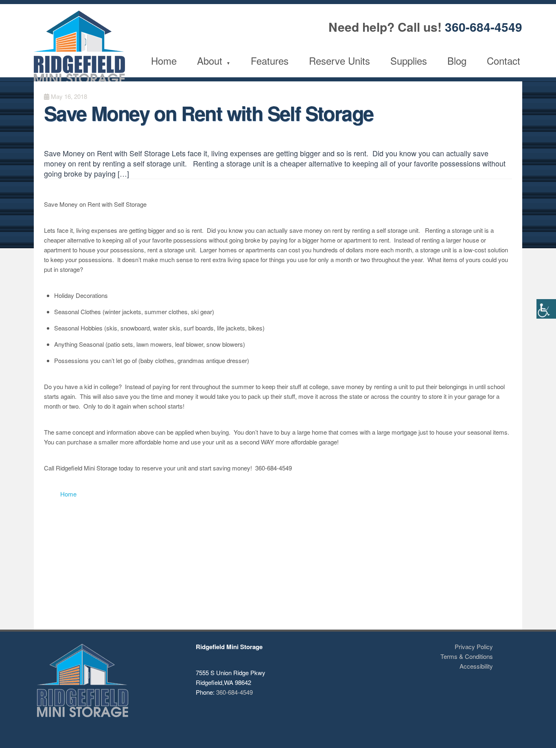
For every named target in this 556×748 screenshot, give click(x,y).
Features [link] (270, 60)
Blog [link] (456, 60)
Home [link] (164, 60)
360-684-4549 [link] (483, 26)
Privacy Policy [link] (474, 646)
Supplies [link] (408, 60)
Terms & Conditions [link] (466, 656)
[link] (546, 309)
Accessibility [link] (476, 666)
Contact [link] (503, 60)
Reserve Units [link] (339, 60)
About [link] (209, 60)
